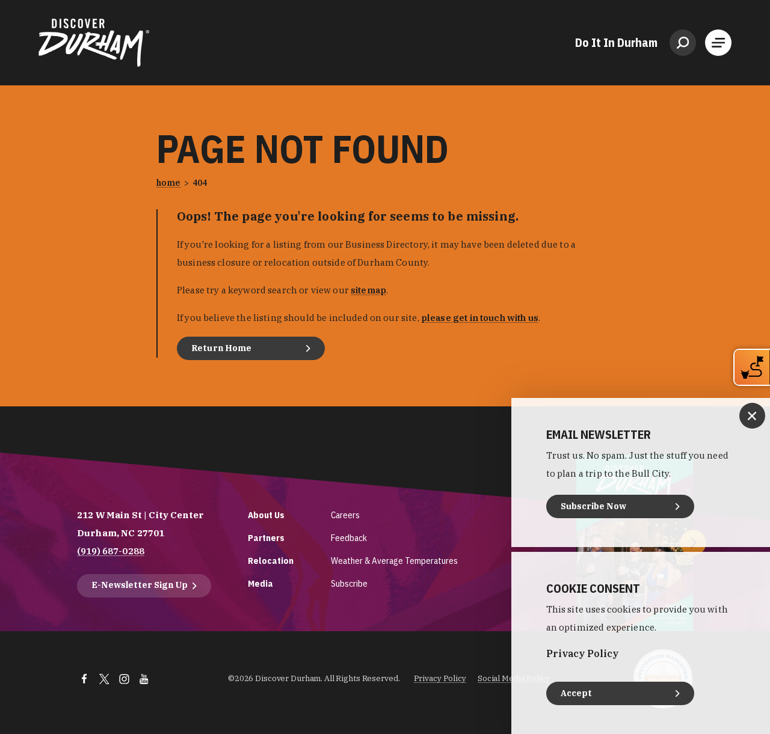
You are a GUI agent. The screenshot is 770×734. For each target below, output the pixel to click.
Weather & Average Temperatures (394, 560)
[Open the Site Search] (683, 42)
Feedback (349, 537)
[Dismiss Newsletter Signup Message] (752, 416)
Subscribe (349, 583)
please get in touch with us (479, 317)
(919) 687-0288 (110, 551)
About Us (266, 515)
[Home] (93, 43)
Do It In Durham (616, 43)
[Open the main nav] (718, 42)
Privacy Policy (440, 678)
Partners (266, 537)
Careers (345, 515)
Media (260, 583)
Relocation (271, 560)
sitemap (368, 290)
